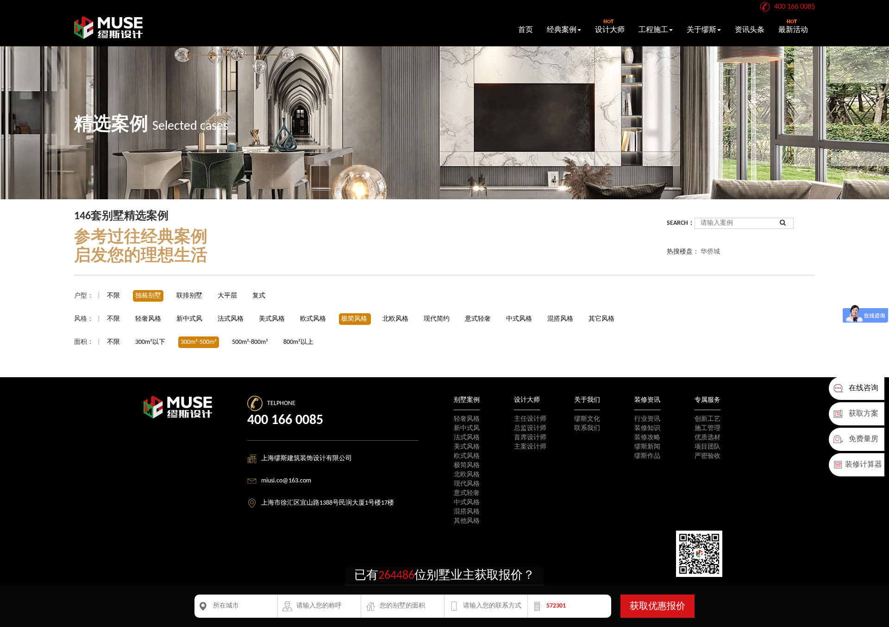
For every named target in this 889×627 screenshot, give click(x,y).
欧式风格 (313, 319)
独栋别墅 (148, 295)
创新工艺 (707, 419)
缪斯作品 (647, 456)
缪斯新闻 (647, 446)
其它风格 (601, 319)
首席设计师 (530, 437)
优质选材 (707, 437)
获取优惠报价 (657, 606)
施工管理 (707, 428)
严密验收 (707, 456)
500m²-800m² (250, 342)
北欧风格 (396, 319)
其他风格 (467, 521)
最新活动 (793, 30)
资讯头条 (749, 30)
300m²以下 (150, 342)
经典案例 (561, 30)
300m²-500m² (199, 342)
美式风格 (272, 319)
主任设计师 (530, 419)
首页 (525, 30)
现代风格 (467, 484)
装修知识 (647, 428)
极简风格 (355, 319)
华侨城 (710, 251)
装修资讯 (647, 400)
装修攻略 (647, 437)
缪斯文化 (587, 419)
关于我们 (587, 400)
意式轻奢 (478, 319)
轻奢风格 (149, 319)
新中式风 (190, 319)
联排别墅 (189, 295)
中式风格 (519, 319)
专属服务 (707, 400)
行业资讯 (647, 419)
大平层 (227, 295)
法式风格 (231, 319)
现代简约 (437, 319)
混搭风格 (561, 319)
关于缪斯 (701, 30)
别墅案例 (467, 400)
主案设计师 (530, 446)
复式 (258, 295)
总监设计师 (530, 428)
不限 (113, 295)
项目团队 (707, 446)
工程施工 (653, 30)
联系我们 (587, 428)
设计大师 (610, 30)
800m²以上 (298, 342)
